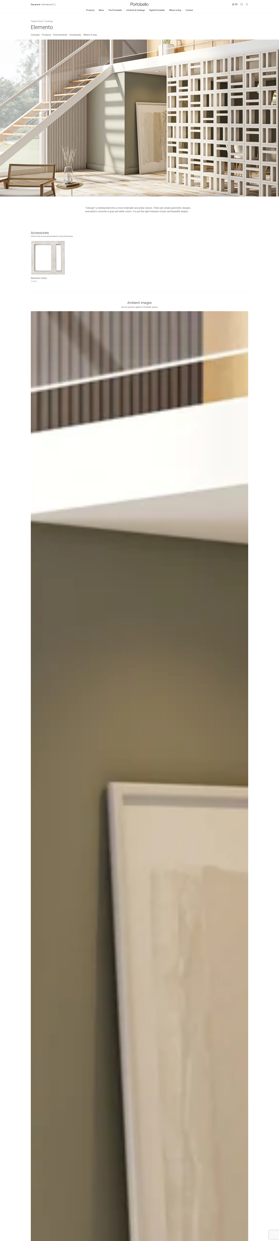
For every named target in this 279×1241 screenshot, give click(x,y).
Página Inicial (37, 21)
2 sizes (34, 281)
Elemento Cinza (39, 278)
